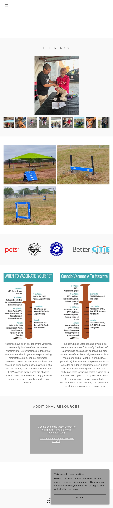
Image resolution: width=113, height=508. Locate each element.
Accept (80, 497)
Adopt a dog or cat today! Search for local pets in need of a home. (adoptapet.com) (56, 430)
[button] (6, 5)
